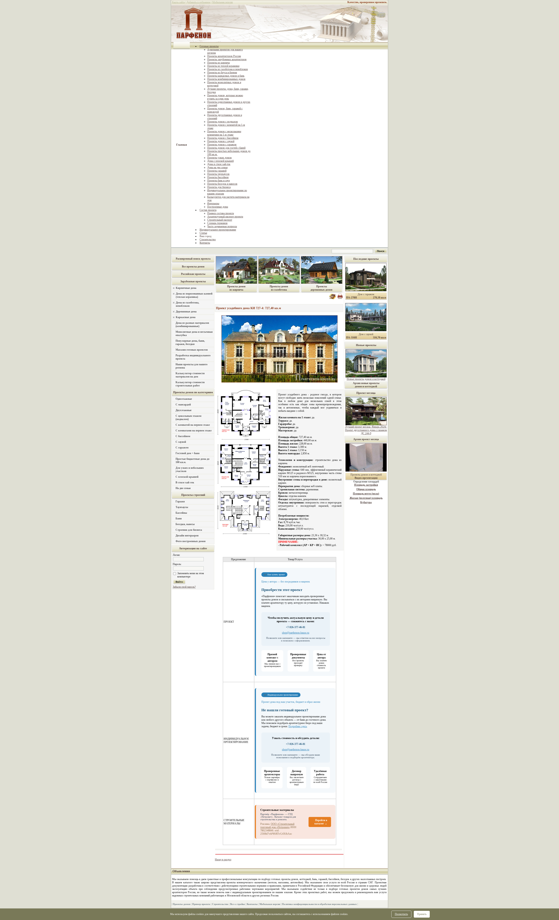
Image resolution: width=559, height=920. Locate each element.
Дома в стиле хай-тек (218, 164)
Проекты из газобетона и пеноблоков (227, 69)
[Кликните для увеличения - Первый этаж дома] (243, 416)
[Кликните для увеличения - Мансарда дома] (243, 512)
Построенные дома (217, 206)
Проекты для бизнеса (219, 187)
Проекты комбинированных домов (226, 79)
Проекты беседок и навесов (222, 183)
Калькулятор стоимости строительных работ (190, 384)
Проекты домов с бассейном (222, 138)
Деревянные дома (186, 311)
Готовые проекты (209, 46)
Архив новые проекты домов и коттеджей (366, 385)
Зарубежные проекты (193, 281)
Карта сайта (178, 2)
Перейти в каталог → (320, 822)
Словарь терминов (217, 223)
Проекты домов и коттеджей (366, 476)
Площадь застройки (366, 484)
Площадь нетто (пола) (366, 493)
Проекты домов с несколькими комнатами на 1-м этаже (224, 133)
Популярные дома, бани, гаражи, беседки (190, 342)
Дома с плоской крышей (220, 160)
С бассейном (183, 436)
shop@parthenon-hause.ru (295, 632)
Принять (421, 914)
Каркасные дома (185, 317)
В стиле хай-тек (185, 482)
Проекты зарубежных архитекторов (227, 59)
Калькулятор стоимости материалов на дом (190, 375)
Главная (181, 144)
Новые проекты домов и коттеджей (366, 379)
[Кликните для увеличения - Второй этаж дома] (243, 465)
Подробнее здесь (297, 726)
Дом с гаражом (366, 294)
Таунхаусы (182, 507)
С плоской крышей (187, 476)
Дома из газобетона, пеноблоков (187, 304)
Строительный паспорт (219, 219)
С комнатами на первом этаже (194, 430)
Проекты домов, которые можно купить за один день (225, 97)
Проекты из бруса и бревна (222, 72)
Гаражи (180, 501)
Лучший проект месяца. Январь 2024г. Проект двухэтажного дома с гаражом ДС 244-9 (366, 430)
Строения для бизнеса (189, 529)
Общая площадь (366, 489)
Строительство (208, 239)
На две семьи (183, 488)
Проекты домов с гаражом (221, 144)
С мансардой (183, 404)
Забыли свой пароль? (184, 586)
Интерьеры (213, 203)
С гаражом (182, 447)
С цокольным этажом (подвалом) (188, 417)
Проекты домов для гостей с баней (226, 147)
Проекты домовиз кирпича (236, 288)
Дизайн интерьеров (187, 535)
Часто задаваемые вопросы (222, 226)
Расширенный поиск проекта (193, 258)
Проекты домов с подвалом (222, 121)
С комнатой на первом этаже (193, 424)
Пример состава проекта (220, 213)
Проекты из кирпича (218, 62)
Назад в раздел (223, 859)
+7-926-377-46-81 (295, 627)
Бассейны (181, 512)
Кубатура (366, 502)
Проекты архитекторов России (224, 56)
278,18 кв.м (379, 297)
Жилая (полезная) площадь (366, 498)
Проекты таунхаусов (218, 174)
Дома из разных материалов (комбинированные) (192, 324)
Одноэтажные (184, 398)
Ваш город (205, 236)
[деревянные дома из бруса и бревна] (321, 282)
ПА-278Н (351, 297)
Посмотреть (401, 914)
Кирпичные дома (186, 287)
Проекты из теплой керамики (223, 65)
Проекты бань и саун (218, 180)
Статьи (203, 232)
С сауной (181, 441)
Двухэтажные (184, 410)
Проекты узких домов (219, 157)
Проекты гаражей (216, 170)
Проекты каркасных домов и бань (225, 75)
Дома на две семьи (217, 167)
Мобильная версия (222, 2)
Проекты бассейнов (218, 177)
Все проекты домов (193, 266)
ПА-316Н (351, 337)
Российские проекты (193, 274)
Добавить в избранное (198, 2)
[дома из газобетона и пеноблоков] (279, 282)
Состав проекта (208, 210)
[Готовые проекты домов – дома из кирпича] (236, 282)
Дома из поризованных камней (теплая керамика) (194, 295)
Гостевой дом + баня (188, 453)
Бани (179, 518)
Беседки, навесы (185, 524)
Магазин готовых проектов (192, 349)
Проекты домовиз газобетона (279, 288)
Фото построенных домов (190, 541)
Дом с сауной (366, 334)
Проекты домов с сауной (220, 141)
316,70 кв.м (379, 337)
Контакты (205, 242)
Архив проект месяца (366, 439)
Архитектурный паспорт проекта (225, 216)
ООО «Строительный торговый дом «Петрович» (277, 825)
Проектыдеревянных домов (321, 288)
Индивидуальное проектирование (218, 229)
